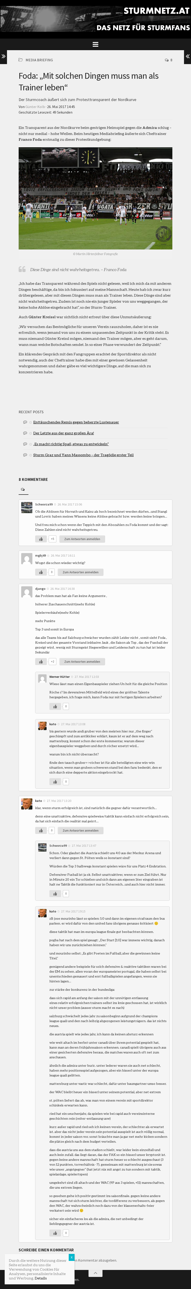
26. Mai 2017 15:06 (70, 504)
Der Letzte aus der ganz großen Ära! (63, 433)
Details (41, 1278)
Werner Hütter (59, 677)
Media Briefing (39, 60)
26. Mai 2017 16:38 (62, 589)
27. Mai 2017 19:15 (73, 911)
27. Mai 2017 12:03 (87, 677)
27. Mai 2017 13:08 (73, 724)
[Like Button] (41, 538)
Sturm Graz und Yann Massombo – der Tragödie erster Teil (83, 455)
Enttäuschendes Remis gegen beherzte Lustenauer (76, 422)
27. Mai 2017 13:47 (84, 845)
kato (52, 724)
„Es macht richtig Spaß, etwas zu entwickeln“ (71, 444)
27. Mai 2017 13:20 (59, 801)
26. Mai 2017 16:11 (63, 555)
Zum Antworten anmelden (82, 539)
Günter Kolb (35, 106)
